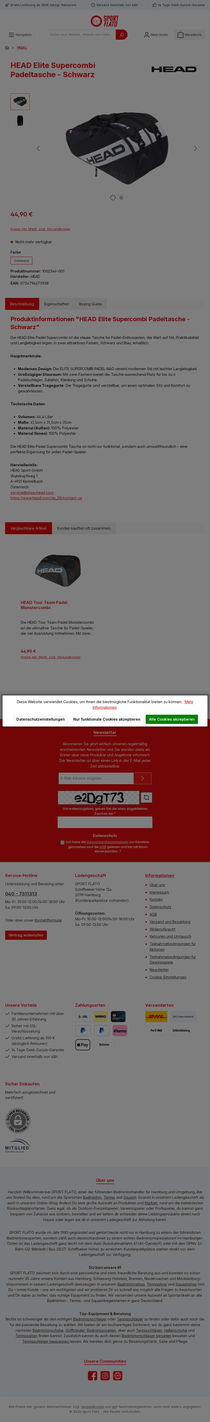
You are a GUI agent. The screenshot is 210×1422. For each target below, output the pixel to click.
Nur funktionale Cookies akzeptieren (106, 719)
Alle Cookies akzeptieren (172, 719)
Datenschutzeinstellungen (40, 719)
